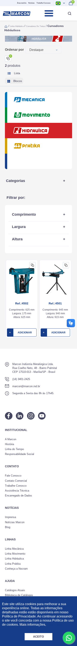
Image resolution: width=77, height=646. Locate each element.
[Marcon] (16, 13)
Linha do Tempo (14, 449)
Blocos (17, 81)
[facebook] (9, 416)
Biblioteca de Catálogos (19, 595)
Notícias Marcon (14, 522)
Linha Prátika (13, 563)
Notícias (31, 3)
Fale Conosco (13, 475)
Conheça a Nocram (16, 568)
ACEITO (38, 636)
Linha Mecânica (14, 548)
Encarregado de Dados (18, 495)
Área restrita (21, 3)
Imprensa (10, 517)
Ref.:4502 (21, 303)
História (9, 444)
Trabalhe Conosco (44, 3)
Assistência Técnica (17, 490)
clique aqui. (55, 624)
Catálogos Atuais (15, 590)
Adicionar (20, 332)
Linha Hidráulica (17, 26)
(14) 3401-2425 (21, 379)
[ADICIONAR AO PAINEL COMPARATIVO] (32, 265)
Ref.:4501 (55, 303)
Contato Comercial (16, 480)
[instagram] (31, 416)
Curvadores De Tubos (35, 26)
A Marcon (10, 439)
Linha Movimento (15, 553)
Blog (7, 527)
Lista (16, 73)
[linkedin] (20, 416)
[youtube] (42, 416)
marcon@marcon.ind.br (26, 386)
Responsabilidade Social (19, 454)
